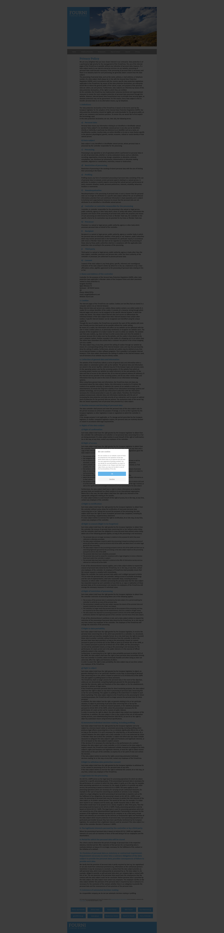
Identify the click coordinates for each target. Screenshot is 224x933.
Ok (112, 474)
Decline (112, 479)
